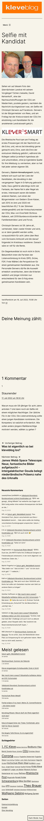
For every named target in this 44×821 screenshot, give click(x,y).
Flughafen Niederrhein (27, 756)
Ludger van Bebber (17, 769)
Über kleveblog (7, 810)
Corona (7, 756)
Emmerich (16, 756)
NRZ (12, 773)
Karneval (17, 767)
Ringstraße (11, 777)
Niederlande (6, 773)
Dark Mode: (34, 818)
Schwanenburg (10, 781)
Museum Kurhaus (30, 769)
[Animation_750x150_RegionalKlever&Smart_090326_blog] (22, 132)
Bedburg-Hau (35, 746)
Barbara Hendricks (21, 747)
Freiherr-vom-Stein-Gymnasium (25, 760)
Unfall (3, 789)
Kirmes (28, 767)
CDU (25, 751)
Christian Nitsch (34, 751)
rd (6, 303)
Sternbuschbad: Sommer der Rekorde (16, 661)
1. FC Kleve (9, 746)
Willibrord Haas (31, 789)
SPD (8, 786)
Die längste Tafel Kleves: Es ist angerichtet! (17, 733)
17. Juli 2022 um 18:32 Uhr (13, 398)
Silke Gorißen (25, 781)
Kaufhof (23, 767)
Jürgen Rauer (10, 767)
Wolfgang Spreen (31, 793)
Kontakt (4, 807)
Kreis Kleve (36, 766)
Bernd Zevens (7, 751)
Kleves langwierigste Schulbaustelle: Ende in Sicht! (20, 668)
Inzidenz (32, 763)
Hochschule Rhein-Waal (17, 763)
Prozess (16, 773)
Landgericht (6, 769)
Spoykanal (13, 786)
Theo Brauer (33, 785)
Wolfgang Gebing (13, 793)
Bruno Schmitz (17, 751)
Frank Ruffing (10, 760)
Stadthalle (20, 786)
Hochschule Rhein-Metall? (23, 550)
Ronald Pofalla (20, 777)
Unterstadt (9, 789)
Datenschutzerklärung (10, 804)
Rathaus (22, 773)
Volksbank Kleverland (20, 789)
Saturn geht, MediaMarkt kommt (19, 514)
